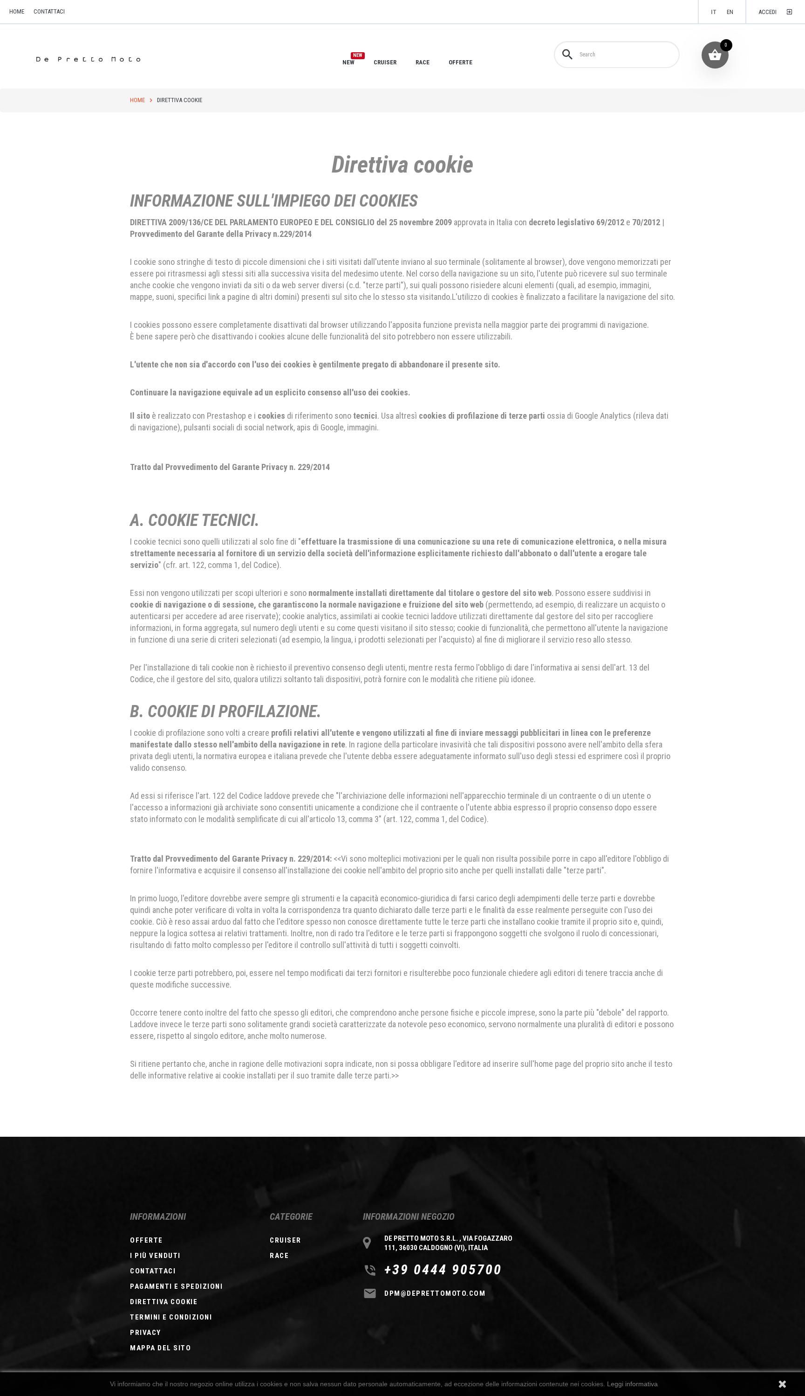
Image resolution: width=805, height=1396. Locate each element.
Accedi (767, 11)
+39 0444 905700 (443, 1270)
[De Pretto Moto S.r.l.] (101, 59)
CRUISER (385, 62)
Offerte (146, 1240)
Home (137, 100)
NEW (348, 62)
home (16, 11)
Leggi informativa (632, 1384)
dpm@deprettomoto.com (434, 1293)
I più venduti (155, 1255)
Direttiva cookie (164, 1302)
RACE (423, 62)
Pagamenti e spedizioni (176, 1286)
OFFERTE (460, 62)
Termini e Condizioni (171, 1317)
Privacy (145, 1332)
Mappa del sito (160, 1348)
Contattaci (49, 11)
